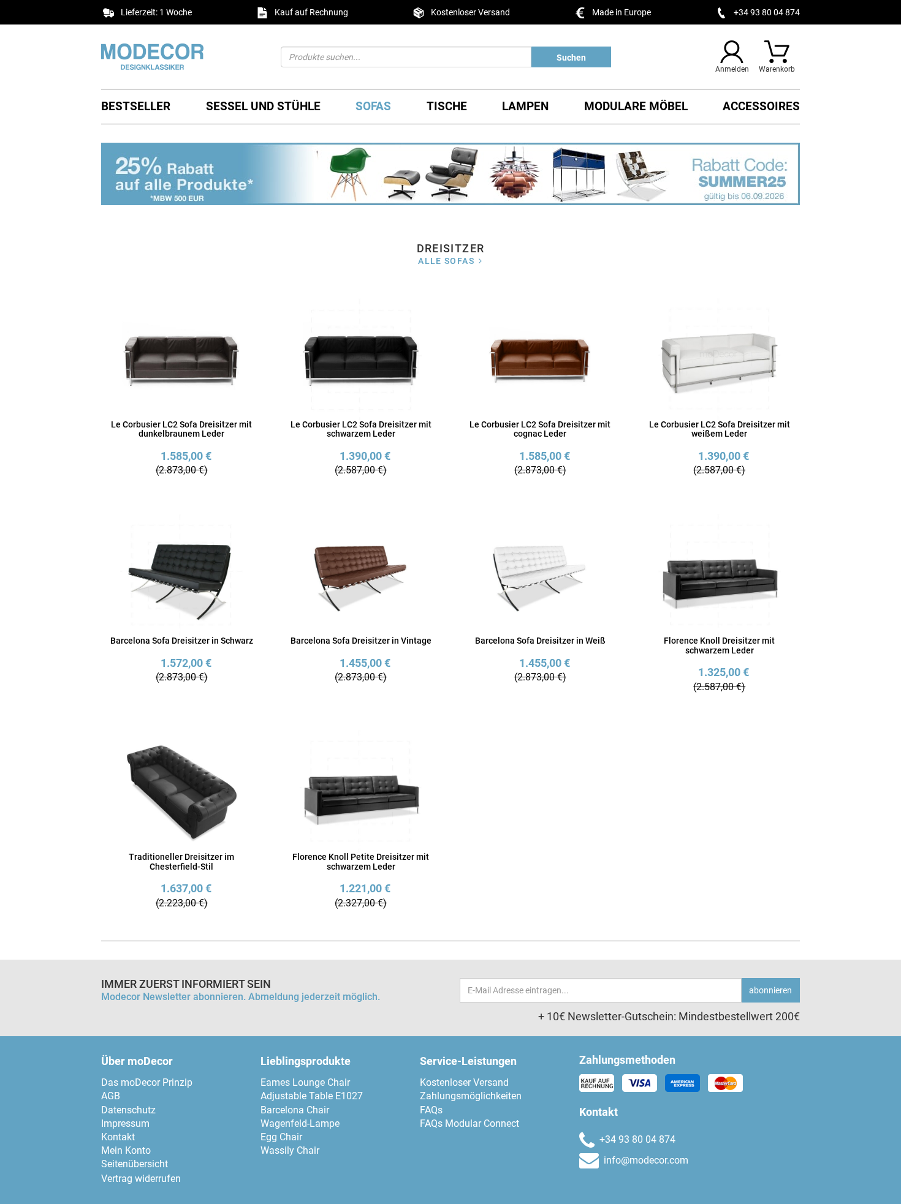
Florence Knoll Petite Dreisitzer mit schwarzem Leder (360, 861)
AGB (110, 1096)
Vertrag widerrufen (141, 1178)
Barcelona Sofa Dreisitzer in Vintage (361, 640)
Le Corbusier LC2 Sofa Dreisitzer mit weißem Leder (719, 429)
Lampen (525, 106)
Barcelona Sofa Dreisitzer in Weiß (540, 640)
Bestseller (135, 106)
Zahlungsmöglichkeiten (471, 1096)
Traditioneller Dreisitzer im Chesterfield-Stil (181, 861)
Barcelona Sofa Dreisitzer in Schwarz (181, 640)
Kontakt (118, 1137)
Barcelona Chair (294, 1110)
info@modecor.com (646, 1160)
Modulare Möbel (636, 106)
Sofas (373, 106)
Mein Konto (126, 1150)
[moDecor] (181, 56)
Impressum (125, 1123)
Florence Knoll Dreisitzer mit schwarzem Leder (719, 645)
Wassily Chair (289, 1150)
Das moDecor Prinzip (146, 1082)
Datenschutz (128, 1110)
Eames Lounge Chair (305, 1082)
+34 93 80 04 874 (767, 12)
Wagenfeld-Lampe (300, 1123)
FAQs (431, 1110)
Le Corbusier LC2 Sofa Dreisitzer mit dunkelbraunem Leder (181, 429)
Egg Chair (281, 1137)
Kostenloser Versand (464, 1082)
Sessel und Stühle (263, 106)
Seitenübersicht (134, 1164)
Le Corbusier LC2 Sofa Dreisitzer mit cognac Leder (540, 429)
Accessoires (761, 106)
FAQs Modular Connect (469, 1123)
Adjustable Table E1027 (311, 1096)
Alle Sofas (446, 261)
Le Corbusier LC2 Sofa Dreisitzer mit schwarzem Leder (361, 429)
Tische (447, 106)
